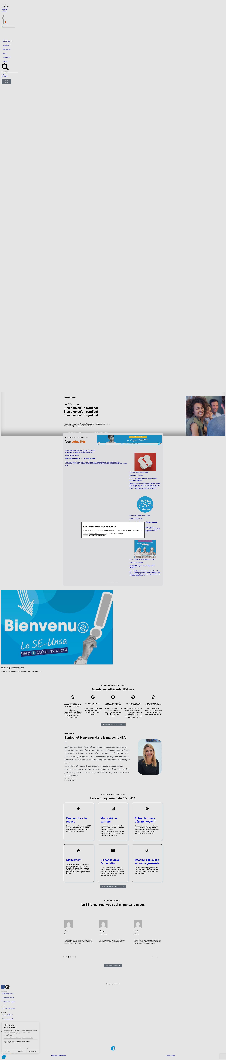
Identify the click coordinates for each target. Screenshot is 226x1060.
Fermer (85, 535)
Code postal (86, 533)
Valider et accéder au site (97, 535)
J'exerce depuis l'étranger (116, 533)
